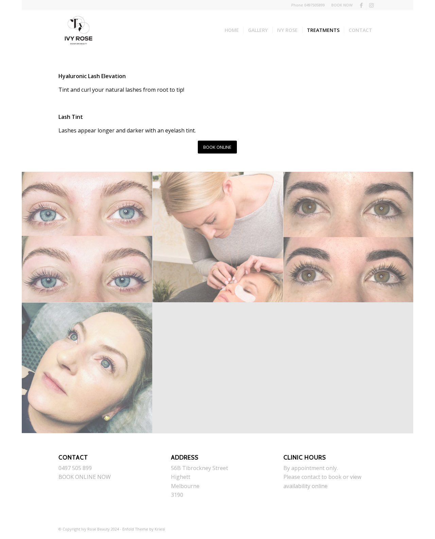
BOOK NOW (341, 4)
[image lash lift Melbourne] (87, 368)
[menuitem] (340, 5)
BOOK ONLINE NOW (84, 477)
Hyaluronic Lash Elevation (92, 76)
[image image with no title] (87, 237)
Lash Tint (70, 117)
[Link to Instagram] (371, 5)
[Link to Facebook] (361, 5)
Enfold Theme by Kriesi (143, 529)
